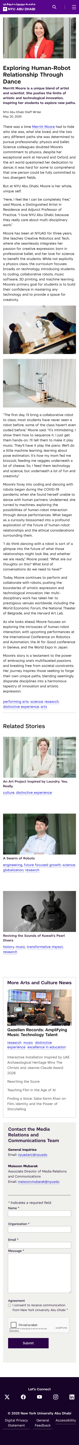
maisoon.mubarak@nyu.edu (39, 1182)
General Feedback (43, 1423)
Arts (44, 706)
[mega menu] (73, 7)
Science (36, 701)
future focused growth (42, 865)
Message (16, 1251)
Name (13, 1208)
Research (52, 701)
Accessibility (66, 1420)
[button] (54, 7)
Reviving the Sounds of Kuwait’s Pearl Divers (34, 938)
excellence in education (46, 1047)
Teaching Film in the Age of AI (31, 1090)
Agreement (16, 1301)
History (8, 946)
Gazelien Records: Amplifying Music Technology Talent (37, 1032)
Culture (8, 792)
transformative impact (45, 946)
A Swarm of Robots (19, 858)
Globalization (13, 870)
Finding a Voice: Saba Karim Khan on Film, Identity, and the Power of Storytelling (36, 1103)
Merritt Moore (43, 126)
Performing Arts (16, 701)
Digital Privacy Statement (16, 1423)
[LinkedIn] (72, 1397)
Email (13, 1240)
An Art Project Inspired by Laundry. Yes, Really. (35, 783)
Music (20, 946)
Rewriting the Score (23, 1081)
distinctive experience (21, 706)
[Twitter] (7, 1397)
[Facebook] (23, 1397)
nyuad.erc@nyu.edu (32, 1155)
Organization (19, 1224)
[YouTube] (39, 1397)
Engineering (12, 865)
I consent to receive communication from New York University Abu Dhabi (40, 1307)
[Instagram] (56, 1397)
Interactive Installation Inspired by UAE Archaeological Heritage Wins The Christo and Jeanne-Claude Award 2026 (38, 1065)
